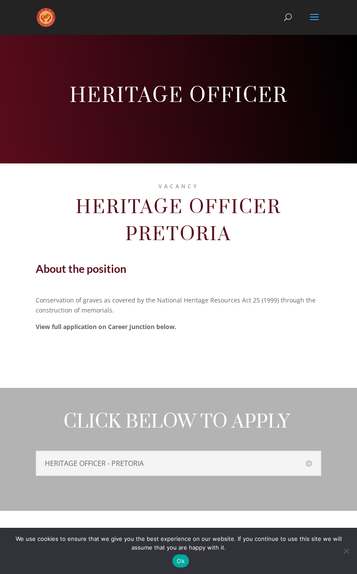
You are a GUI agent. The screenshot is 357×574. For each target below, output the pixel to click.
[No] (346, 551)
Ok (181, 560)
